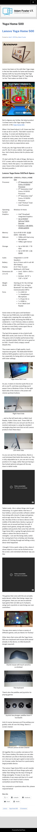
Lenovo (5, 808)
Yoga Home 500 (18, 125)
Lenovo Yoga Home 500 (18, 31)
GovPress (22, 830)
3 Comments (23, 808)
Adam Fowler (22, 37)
